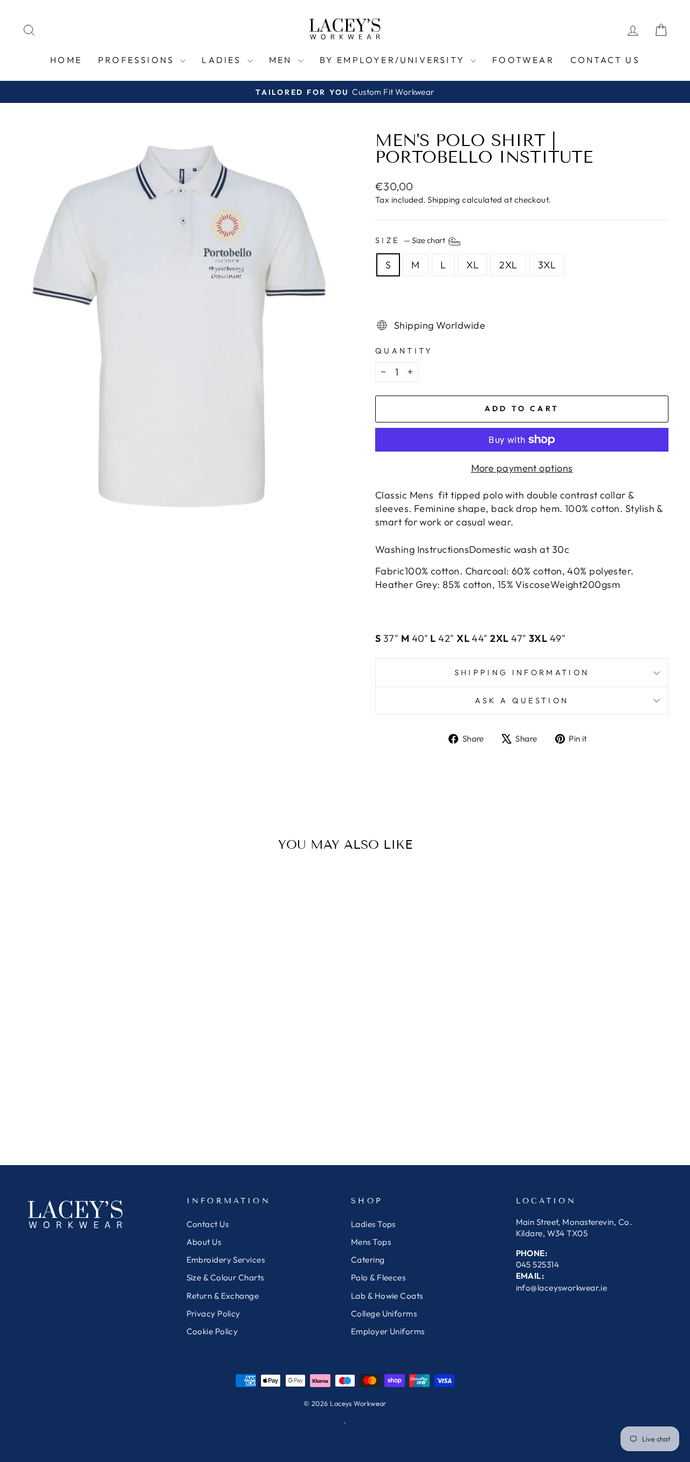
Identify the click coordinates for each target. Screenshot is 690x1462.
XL (472, 265)
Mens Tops (371, 1242)
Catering (368, 1260)
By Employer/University (394, 59)
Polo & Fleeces (378, 1277)
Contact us (605, 59)
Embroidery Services (226, 1260)
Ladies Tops (373, 1224)
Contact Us (208, 1224)
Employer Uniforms (388, 1331)
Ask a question (522, 700)
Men (282, 59)
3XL (547, 265)
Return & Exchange (223, 1296)
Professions (137, 59)
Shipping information (521, 672)
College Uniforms (384, 1313)
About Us (204, 1242)
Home (66, 59)
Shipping (443, 200)
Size (411, 240)
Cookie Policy (215, 1331)
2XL (508, 265)
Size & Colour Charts (225, 1277)
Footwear (523, 59)
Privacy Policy (215, 1313)
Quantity (404, 351)
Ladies (223, 59)
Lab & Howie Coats (387, 1296)
